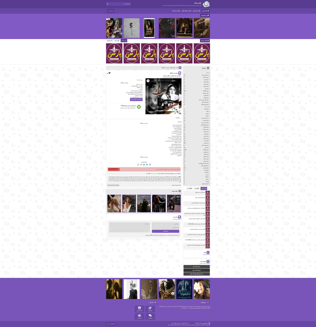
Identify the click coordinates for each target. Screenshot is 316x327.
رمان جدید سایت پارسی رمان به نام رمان (169, 180)
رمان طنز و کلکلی (140, 180)
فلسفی (207, 181)
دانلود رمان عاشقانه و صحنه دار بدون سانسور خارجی (155, 179)
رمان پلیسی (206, 79)
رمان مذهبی (206, 159)
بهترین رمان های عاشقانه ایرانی (169, 177)
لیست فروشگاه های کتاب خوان (196, 274)
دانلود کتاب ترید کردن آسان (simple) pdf (196, 224)
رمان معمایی (206, 161)
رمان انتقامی (206, 127)
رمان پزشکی (206, 132)
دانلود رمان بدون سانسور (143, 177)
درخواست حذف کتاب (113, 169)
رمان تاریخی (206, 82)
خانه (177, 68)
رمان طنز (159, 180)
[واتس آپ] (138, 164)
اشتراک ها (206, 109)
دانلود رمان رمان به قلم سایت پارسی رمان (155, 178)
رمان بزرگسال (206, 129)
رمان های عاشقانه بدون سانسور (125, 180)
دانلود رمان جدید (136, 177)
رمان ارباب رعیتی (205, 122)
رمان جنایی (206, 141)
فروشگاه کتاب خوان (196, 270)
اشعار (207, 111)
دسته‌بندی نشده (205, 75)
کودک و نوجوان (205, 184)
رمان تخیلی (206, 84)
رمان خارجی (206, 143)
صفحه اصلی (204, 11)
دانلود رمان (157, 177)
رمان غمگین (206, 152)
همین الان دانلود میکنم (136, 99)
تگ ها (189, 188)
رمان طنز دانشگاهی (147, 180)
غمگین (207, 179)
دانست (174, 126)
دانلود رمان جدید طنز (115, 177)
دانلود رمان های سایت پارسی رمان (139, 179)
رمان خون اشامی (205, 145)
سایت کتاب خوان (196, 267)
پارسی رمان (161, 177)
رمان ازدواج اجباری (205, 125)
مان (146, 123)
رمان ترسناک (206, 86)
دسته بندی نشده (205, 118)
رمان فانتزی (206, 95)
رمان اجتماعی (206, 77)
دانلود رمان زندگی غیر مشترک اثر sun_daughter (195, 240)
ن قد (179, 128)
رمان (131, 179)
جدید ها (203, 188)
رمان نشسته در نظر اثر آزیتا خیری (198, 203)
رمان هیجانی (206, 168)
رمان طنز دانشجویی (154, 180)
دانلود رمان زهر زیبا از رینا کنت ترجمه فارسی (196, 234)
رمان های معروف (116, 180)
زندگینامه (207, 172)
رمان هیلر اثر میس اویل (200, 192)
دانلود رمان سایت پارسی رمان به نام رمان (140, 178)
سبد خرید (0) (175, 11)
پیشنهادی (109, 40)
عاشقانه (207, 177)
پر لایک (116, 40)
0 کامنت (147, 173)
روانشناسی (206, 170)
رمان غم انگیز (206, 93)
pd (141, 123)
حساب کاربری (196, 11)
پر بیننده (123, 40)
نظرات (196, 188)
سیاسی (207, 175)
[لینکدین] (144, 164)
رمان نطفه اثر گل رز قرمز (200, 198)
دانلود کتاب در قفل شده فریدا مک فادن (197, 219)
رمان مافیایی (206, 156)
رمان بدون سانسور (127, 179)
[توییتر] (147, 164)
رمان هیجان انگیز (205, 104)
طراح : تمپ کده (109, 324)
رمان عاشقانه (172, 68)
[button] (148, 80)
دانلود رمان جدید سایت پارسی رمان (126, 177)
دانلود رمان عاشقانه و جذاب (170, 179)
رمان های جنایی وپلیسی (204, 163)
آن (177, 134)
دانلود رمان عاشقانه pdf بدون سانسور (126, 178)
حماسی (207, 116)
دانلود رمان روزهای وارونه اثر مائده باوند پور (196, 245)
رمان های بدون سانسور (204, 100)
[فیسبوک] (150, 164)
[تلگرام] (141, 164)
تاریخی (207, 113)
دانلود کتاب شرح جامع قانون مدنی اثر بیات (196, 208)
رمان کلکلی (206, 154)
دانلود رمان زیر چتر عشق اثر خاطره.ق (197, 229)
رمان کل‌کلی (206, 98)
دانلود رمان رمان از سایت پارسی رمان (170, 178)
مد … (172, 139)
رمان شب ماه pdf (174, 73)
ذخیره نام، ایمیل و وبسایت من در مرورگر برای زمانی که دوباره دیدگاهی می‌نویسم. (162, 235)
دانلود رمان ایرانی (151, 177)
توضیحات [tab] (178, 118)
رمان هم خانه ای (205, 102)
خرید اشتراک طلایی (186, 11)
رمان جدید (121, 179)
